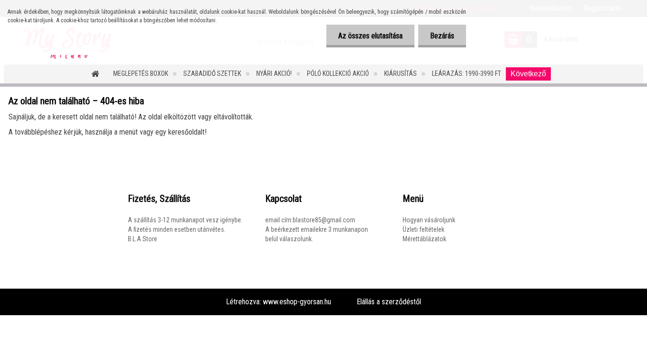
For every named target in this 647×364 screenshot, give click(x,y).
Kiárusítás (400, 73)
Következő (528, 74)
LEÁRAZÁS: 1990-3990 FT (466, 73)
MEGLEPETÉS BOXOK (140, 73)
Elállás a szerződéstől (389, 301)
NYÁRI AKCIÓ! (274, 73)
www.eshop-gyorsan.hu (297, 301)
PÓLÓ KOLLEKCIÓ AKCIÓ (338, 73)
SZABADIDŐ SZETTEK (212, 73)
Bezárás (442, 35)
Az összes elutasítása (370, 35)
